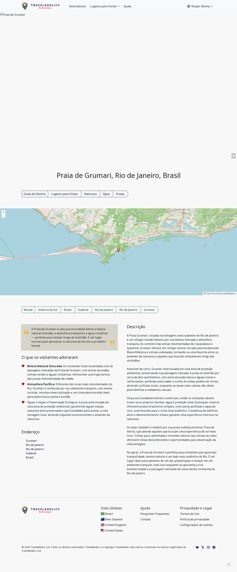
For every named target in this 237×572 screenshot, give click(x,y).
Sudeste (83, 310)
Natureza (90, 194)
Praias (120, 194)
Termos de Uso (189, 514)
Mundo (28, 310)
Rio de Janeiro (104, 310)
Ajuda (127, 6)
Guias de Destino (35, 194)
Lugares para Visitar (103, 6)
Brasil (68, 310)
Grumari (149, 310)
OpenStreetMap (214, 293)
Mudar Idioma (200, 6)
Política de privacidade (194, 519)
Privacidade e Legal (196, 508)
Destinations (77, 6)
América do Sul (47, 310)
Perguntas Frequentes (154, 514)
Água (106, 194)
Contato (145, 519)
